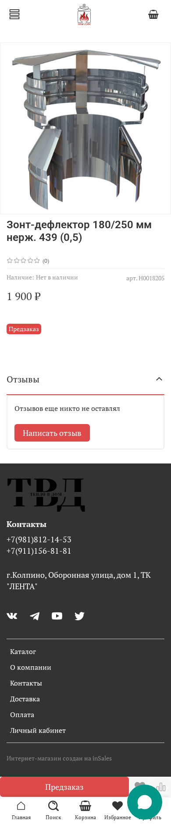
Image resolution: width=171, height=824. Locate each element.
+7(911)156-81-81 (39, 551)
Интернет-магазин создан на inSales (59, 758)
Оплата (22, 714)
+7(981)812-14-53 (39, 539)
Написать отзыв (52, 433)
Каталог (23, 651)
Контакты (26, 683)
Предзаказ (64, 787)
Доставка (25, 699)
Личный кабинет (38, 730)
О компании (30, 667)
